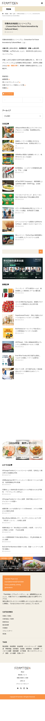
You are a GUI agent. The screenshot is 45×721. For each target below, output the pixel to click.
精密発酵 (16, 651)
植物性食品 (6, 622)
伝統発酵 (36, 649)
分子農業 (23, 651)
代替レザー (20, 653)
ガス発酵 (13, 653)
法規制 (22, 649)
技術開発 (13, 646)
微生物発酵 (6, 625)
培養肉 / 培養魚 (7, 616)
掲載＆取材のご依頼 (22, 678)
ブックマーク (8, 94)
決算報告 (16, 649)
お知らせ (22, 681)
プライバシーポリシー (22, 684)
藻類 (6, 653)
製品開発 (5, 646)
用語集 (4, 634)
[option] (11, 564)
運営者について (22, 675)
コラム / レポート (7, 631)
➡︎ (9, 79)
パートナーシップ (30, 646)
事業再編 (8, 649)
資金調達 (20, 646)
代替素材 (5, 628)
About (22, 672)
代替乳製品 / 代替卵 (8, 619)
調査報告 (29, 649)
